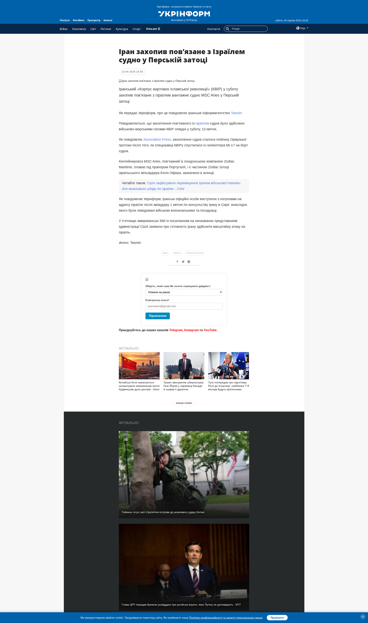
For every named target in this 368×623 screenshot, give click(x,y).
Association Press (157, 139)
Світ (93, 29)
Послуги (65, 20)
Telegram (176, 330)
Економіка (79, 29)
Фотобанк (78, 20)
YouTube (210, 330)
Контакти (213, 29)
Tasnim (236, 113)
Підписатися (158, 315)
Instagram (191, 330)
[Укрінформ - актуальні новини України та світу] (184, 13)
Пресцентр (93, 20)
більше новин (184, 403)
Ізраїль (177, 253)
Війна (64, 29)
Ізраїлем (202, 123)
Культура (122, 29)
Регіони (106, 29)
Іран (165, 253)
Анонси (108, 20)
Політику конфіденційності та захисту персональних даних (226, 617)
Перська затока (195, 253)
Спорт (137, 29)
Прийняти (277, 617)
